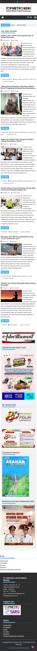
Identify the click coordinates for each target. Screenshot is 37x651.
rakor (34, 181)
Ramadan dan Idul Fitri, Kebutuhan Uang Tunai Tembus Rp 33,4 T (17, 238)
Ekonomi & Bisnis (6, 276)
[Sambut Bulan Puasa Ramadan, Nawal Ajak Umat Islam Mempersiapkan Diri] (11, 196)
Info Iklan (2, 565)
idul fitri (24, 276)
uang (30, 276)
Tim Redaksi (3, 563)
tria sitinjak (15, 40)
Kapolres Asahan (28, 181)
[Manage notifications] (32, 647)
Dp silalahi (14, 241)
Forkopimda (21, 181)
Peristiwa (4, 181)
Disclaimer (3, 567)
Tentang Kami (4, 561)
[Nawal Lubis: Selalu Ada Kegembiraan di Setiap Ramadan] (11, 43)
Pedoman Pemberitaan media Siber (10, 569)
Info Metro (9, 79)
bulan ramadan (18, 79)
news (27, 276)
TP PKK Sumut (32, 79)
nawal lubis (25, 79)
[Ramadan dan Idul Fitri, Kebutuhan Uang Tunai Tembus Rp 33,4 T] (11, 244)
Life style (4, 325)
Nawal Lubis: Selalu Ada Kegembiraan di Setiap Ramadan (17, 36)
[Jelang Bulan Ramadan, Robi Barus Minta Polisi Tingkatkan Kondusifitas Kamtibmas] (11, 94)
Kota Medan (5, 132)
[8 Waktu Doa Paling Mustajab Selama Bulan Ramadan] (11, 291)
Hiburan (4, 79)
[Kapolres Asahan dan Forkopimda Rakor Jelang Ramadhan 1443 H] (11, 147)
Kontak (5, 629)
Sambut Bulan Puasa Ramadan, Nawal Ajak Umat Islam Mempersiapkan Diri (18, 189)
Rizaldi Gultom (16, 192)
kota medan (29, 132)
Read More (5, 75)
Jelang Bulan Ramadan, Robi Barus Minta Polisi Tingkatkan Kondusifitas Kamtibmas (18, 87)
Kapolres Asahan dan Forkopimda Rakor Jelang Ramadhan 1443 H (17, 140)
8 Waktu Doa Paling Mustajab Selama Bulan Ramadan (18, 284)
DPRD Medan (22, 132)
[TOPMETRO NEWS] (2, 17)
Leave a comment (8, 81)
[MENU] (35, 17)
